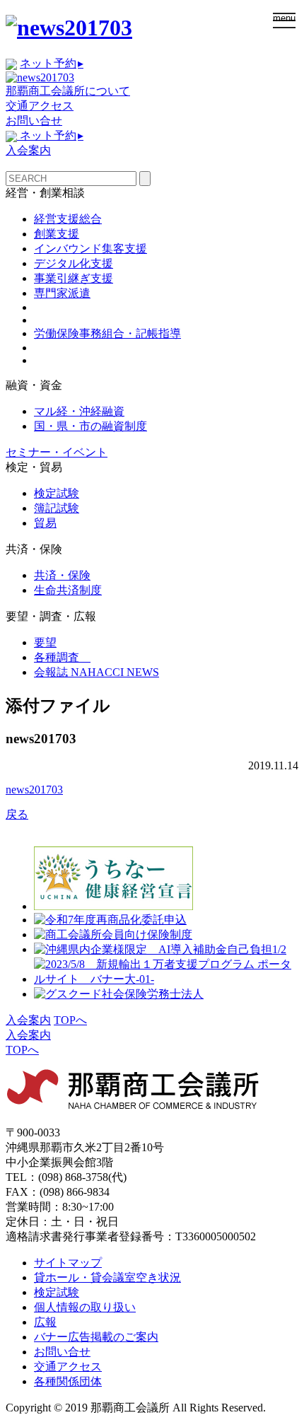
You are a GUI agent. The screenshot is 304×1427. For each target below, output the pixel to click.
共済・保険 (62, 575)
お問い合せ (34, 121)
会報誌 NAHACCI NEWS (96, 672)
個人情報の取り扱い (85, 1307)
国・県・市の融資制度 (90, 426)
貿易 (45, 523)
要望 (45, 642)
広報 (45, 1322)
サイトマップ (68, 1263)
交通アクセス (40, 106)
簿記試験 (56, 508)
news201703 (34, 790)
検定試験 (56, 493)
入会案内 (28, 150)
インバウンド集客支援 (90, 249)
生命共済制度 (68, 590)
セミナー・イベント (56, 452)
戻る (17, 814)
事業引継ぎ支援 (73, 278)
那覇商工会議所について (68, 91)
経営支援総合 (68, 219)
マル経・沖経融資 (79, 411)
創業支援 (56, 234)
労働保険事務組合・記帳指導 (107, 333)
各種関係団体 (68, 1381)
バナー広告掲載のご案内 (96, 1337)
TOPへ (70, 1020)
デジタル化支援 (73, 263)
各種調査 (62, 657)
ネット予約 (51, 63)
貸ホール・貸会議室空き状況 (107, 1277)
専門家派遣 (62, 293)
